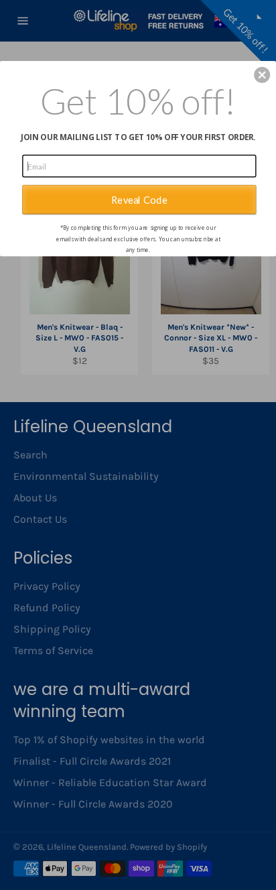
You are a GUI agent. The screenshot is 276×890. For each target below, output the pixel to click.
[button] (262, 74)
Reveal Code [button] (139, 199)
